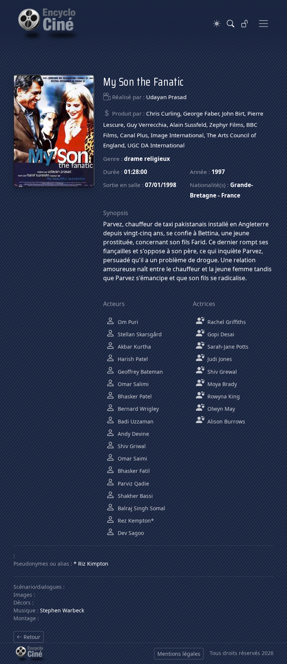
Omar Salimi (132, 384)
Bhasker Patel (134, 396)
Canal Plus (134, 135)
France (230, 195)
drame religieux (147, 158)
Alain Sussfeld (188, 124)
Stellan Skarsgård (139, 334)
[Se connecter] (244, 23)
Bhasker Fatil (133, 470)
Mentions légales (178, 653)
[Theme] (217, 23)
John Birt (233, 113)
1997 (218, 171)
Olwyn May (220, 408)
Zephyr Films (226, 124)
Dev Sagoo (130, 532)
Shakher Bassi (134, 495)
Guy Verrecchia (147, 124)
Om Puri (127, 321)
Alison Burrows (225, 421)
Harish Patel (132, 358)
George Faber (201, 113)
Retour (31, 636)
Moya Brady (221, 384)
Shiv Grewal (221, 371)
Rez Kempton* (135, 520)
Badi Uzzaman (135, 421)
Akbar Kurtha (133, 346)
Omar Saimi (131, 458)
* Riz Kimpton (91, 563)
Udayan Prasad (166, 97)
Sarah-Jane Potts (227, 346)
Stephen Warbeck (62, 610)
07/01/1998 (160, 185)
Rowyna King (223, 396)
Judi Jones (219, 358)
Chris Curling (163, 113)
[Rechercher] (230, 23)
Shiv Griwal (131, 446)
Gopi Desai (220, 334)
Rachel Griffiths (226, 321)
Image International (177, 135)
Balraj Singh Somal (140, 508)
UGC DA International (156, 145)
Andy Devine (132, 433)
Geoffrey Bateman (139, 371)
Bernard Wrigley (137, 408)
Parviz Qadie (132, 483)
